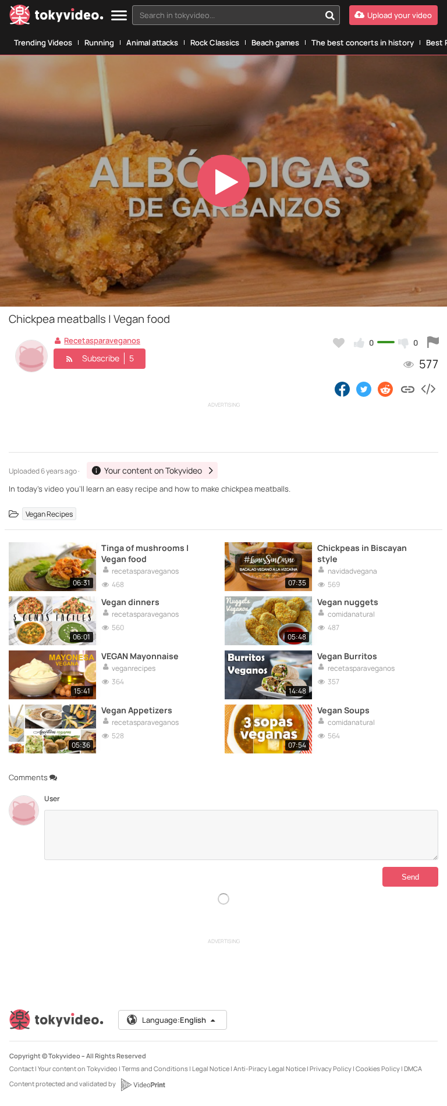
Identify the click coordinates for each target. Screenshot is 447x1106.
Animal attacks (152, 42)
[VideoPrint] (142, 1084)
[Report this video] (433, 343)
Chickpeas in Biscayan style (362, 553)
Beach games (275, 42)
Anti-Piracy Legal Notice (269, 1068)
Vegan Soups (343, 710)
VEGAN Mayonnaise (140, 656)
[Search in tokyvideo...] (330, 15)
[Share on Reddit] (386, 388)
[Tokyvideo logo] (56, 17)
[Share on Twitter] (363, 388)
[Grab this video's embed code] (428, 388)
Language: (174, 1020)
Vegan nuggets (347, 601)
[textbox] (226, 15)
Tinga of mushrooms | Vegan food (145, 553)
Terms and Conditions (155, 1068)
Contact (21, 1068)
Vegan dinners (130, 601)
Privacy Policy (331, 1068)
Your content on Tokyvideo (78, 1068)
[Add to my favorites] (339, 343)
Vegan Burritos (347, 656)
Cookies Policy (378, 1068)
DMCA (413, 1068)
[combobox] (236, 15)
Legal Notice (210, 1068)
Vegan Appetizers (136, 710)
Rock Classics (214, 42)
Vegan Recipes (49, 514)
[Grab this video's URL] (407, 388)
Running (99, 42)
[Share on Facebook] (342, 388)
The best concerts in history (362, 42)
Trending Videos (43, 42)
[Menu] (119, 16)
